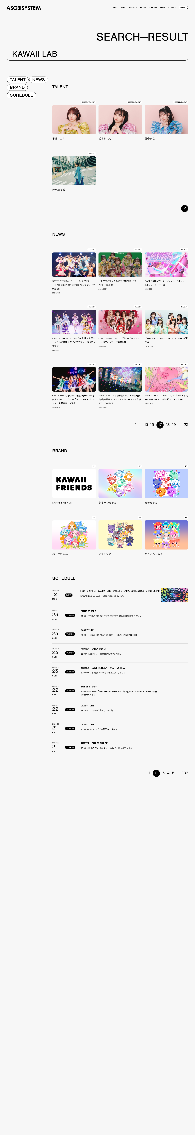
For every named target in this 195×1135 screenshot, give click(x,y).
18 (168, 425)
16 (152, 425)
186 (185, 773)
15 (146, 425)
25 (186, 425)
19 (174, 425)
